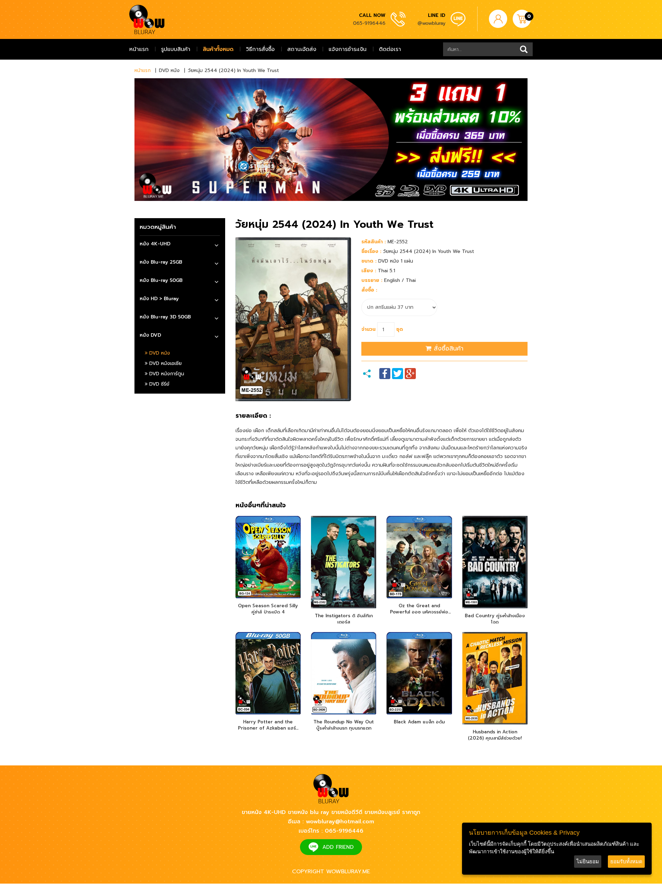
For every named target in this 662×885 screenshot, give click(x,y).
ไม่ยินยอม (587, 861)
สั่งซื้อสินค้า (447, 348)
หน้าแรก (139, 49)
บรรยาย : (371, 280)
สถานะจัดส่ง (301, 49)
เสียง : (368, 270)
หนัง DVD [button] (150, 335)
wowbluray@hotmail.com (340, 821)
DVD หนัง (159, 353)
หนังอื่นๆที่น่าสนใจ (260, 505)
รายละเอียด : (253, 416)
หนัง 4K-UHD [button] (155, 243)
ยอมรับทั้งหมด (626, 861)
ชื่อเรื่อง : (371, 251)
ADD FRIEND (338, 847)
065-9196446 (369, 23)
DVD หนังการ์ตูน (166, 373)
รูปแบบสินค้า (175, 49)
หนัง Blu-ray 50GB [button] (161, 280)
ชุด (399, 329)
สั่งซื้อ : (369, 290)
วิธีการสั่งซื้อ (260, 49)
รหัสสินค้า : (373, 241)
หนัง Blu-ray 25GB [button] (161, 262)
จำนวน (368, 329)
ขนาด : (369, 261)
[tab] (179, 245)
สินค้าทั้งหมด (218, 49)
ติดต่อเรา (390, 49)
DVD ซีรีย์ (158, 384)
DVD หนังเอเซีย (165, 363)
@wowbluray (431, 23)
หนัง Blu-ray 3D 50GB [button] (165, 317)
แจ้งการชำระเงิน (348, 49)
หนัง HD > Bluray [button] (159, 298)
